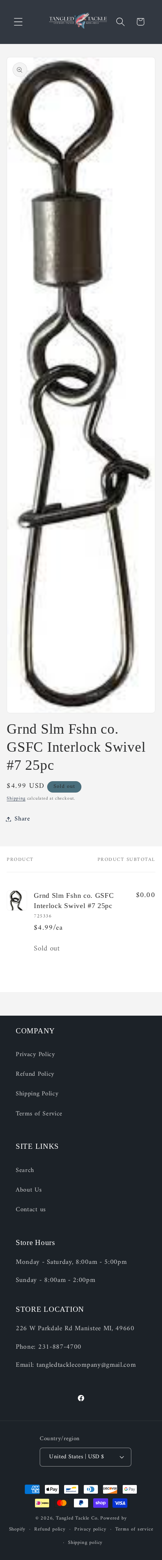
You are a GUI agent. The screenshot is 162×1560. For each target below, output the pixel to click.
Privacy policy (90, 1529)
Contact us (31, 1209)
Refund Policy (35, 1074)
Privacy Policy (35, 1054)
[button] (18, 22)
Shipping (16, 798)
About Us (29, 1190)
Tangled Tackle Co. (77, 1518)
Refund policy (49, 1529)
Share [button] (22, 818)
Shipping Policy (37, 1093)
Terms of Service (39, 1113)
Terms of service (134, 1529)
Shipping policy (85, 1542)
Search (25, 1170)
